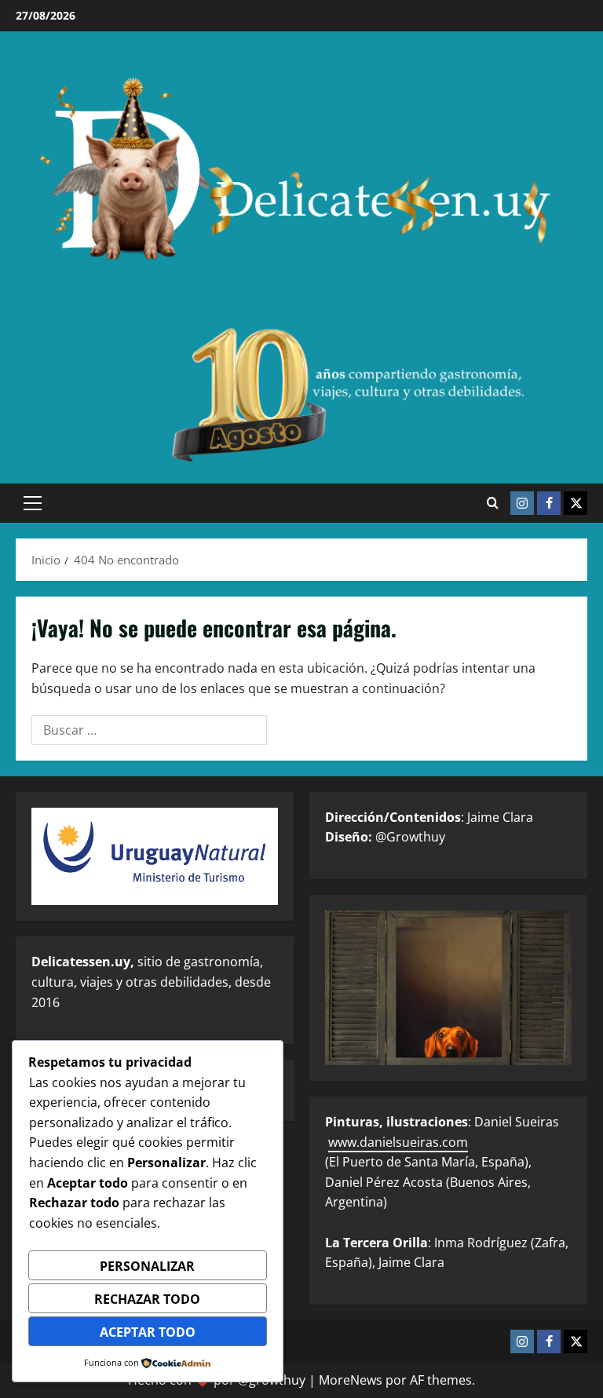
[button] (32, 503)
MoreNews (350, 1380)
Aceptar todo (148, 1332)
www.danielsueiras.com (398, 1142)
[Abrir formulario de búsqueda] (493, 503)
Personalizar (147, 1266)
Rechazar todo (147, 1299)
